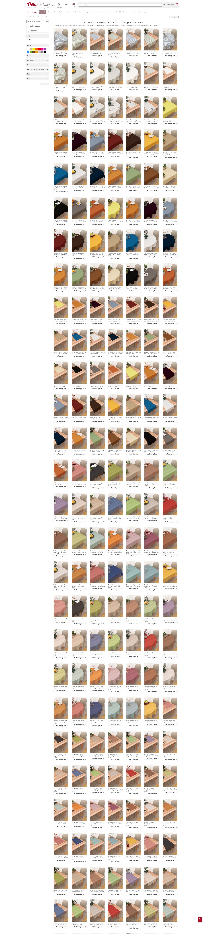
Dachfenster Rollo (64, 12)
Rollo (55, 12)
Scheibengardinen (137, 12)
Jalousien (104, 12)
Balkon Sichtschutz (124, 12)
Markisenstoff (113, 12)
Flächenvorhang (83, 12)
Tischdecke (42, 12)
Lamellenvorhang (94, 12)
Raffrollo (74, 12)
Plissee (50, 12)
